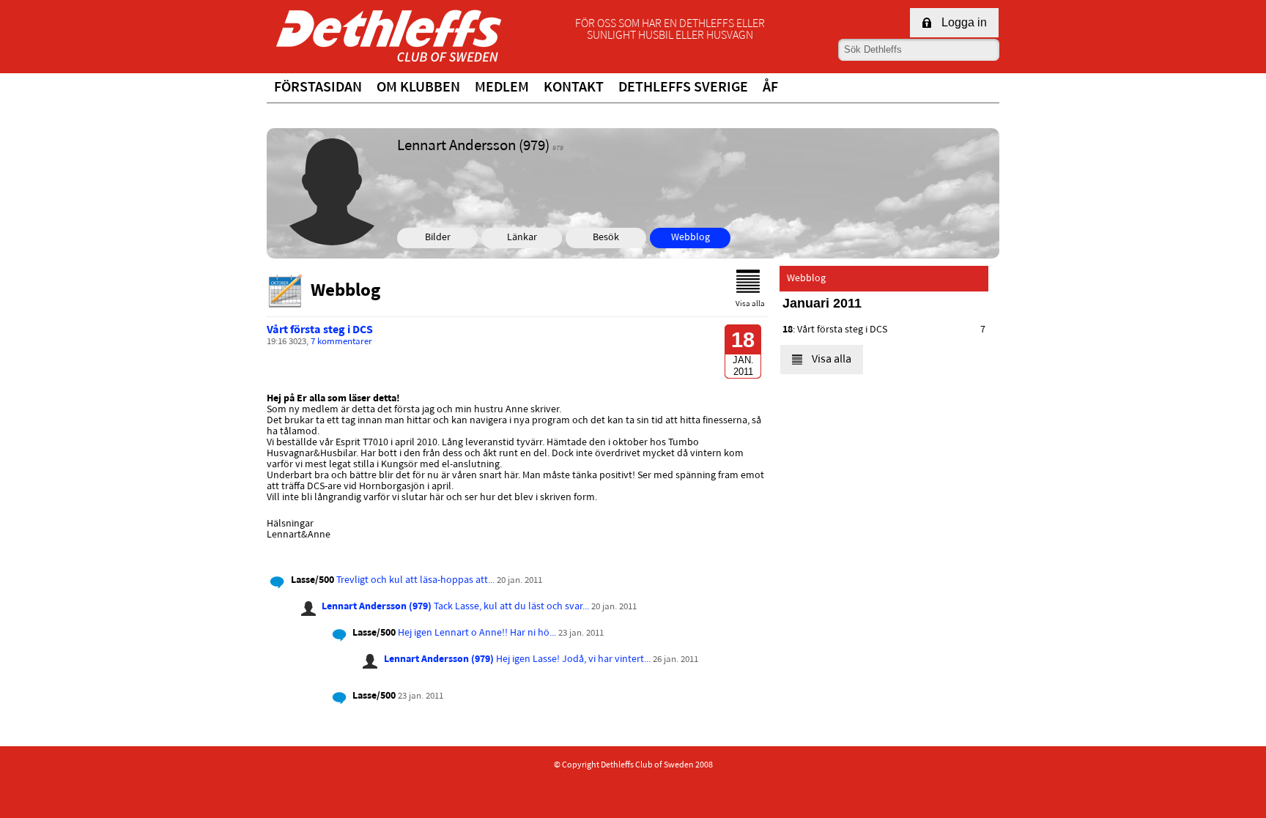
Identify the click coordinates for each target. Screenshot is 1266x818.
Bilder (438, 237)
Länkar (522, 237)
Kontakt (574, 88)
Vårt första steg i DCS (320, 330)
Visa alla (750, 304)
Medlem (502, 88)
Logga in (964, 22)
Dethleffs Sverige (683, 88)
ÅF (770, 88)
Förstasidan (318, 88)
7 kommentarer (341, 342)
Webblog (690, 237)
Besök (606, 237)
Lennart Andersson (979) (377, 606)
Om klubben (418, 88)
